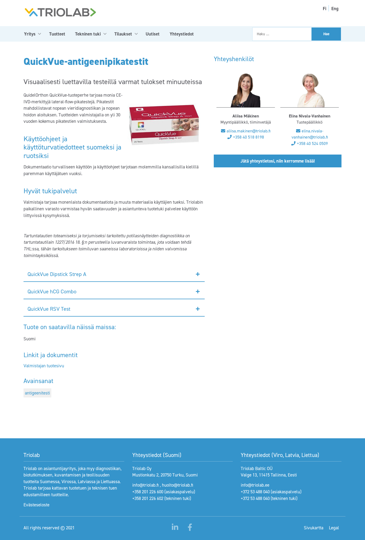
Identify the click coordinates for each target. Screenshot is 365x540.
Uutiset (153, 34)
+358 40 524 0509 (312, 143)
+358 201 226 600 (147, 492)
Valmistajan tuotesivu (44, 366)
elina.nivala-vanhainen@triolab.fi (310, 134)
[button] (114, 274)
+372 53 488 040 (255, 492)
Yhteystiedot (182, 34)
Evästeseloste (36, 505)
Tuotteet (57, 34)
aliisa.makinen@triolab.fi (248, 131)
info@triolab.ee (255, 485)
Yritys (30, 34)
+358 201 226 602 (147, 498)
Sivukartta (313, 528)
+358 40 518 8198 (248, 137)
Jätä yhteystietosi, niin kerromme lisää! (277, 161)
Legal (334, 528)
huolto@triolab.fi (177, 485)
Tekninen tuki (88, 34)
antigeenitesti (37, 393)
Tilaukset (123, 34)
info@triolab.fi (145, 485)
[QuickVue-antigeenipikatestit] (164, 125)
